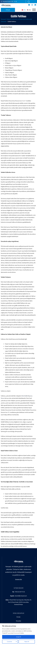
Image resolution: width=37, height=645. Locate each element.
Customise (9, 641)
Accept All (18, 637)
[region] (18, 634)
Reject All (27, 641)
